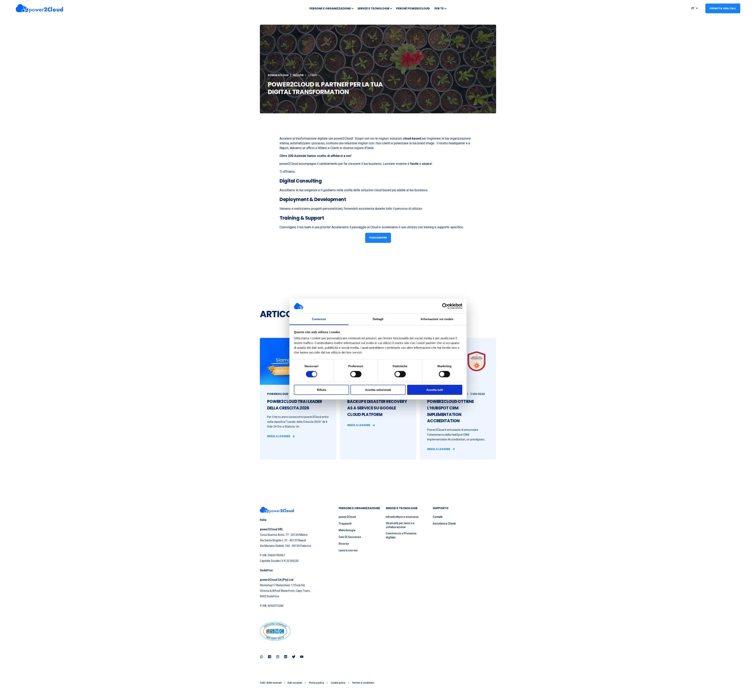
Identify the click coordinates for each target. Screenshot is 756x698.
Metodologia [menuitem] (347, 530)
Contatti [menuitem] (438, 516)
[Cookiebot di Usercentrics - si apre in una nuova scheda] (445, 306)
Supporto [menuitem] (440, 508)
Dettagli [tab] (378, 319)
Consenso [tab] (319, 319)
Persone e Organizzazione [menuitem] (330, 8)
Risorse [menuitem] (344, 543)
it (692, 8)
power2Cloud (278, 75)
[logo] (277, 510)
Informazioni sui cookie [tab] (437, 319)
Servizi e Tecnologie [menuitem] (373, 8)
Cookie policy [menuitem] (338, 683)
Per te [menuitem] (439, 8)
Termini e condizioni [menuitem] (363, 683)
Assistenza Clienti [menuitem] (444, 523)
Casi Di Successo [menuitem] (350, 537)
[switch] (355, 374)
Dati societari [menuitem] (295, 683)
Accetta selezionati (378, 389)
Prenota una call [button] (723, 8)
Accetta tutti (434, 389)
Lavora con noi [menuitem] (348, 550)
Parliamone (378, 238)
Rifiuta (321, 389)
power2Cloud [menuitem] (347, 516)
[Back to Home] (39, 8)
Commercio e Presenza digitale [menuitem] (401, 535)
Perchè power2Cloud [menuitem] (413, 8)
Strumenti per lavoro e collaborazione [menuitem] (400, 525)
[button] (8, 690)
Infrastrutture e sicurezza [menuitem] (402, 516)
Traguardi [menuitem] (345, 523)
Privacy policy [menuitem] (316, 683)
